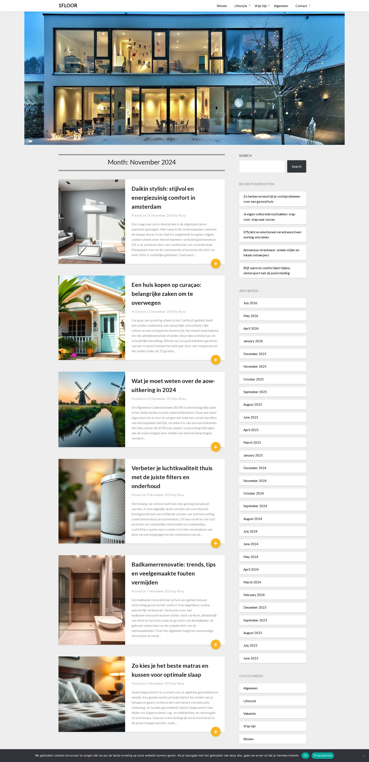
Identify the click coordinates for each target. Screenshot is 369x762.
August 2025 (252, 404)
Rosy (182, 215)
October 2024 (253, 493)
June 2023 (250, 658)
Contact (301, 6)
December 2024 (254, 468)
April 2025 (251, 430)
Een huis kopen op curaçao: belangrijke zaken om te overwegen (166, 293)
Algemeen (281, 6)
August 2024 (252, 519)
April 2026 (251, 328)
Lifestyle (240, 6)
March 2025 (252, 442)
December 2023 (254, 607)
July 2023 (250, 645)
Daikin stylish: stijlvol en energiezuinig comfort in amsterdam (163, 197)
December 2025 (254, 354)
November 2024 (254, 481)
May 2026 (250, 316)
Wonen (222, 6)
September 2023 (255, 620)
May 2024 (250, 557)
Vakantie (249, 713)
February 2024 (254, 595)
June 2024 (250, 544)
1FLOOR (68, 5)
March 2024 (252, 582)
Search (245, 155)
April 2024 (251, 569)
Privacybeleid (323, 755)
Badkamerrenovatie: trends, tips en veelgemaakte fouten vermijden (174, 573)
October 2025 (253, 379)
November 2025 (254, 366)
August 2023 (252, 633)
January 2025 (253, 455)
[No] (364, 755)
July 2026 (250, 303)
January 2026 (253, 341)
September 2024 (255, 506)
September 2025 (255, 392)
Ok (306, 755)
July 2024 (250, 531)
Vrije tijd (260, 6)
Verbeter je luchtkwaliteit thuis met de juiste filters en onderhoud (172, 476)
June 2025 (250, 417)
